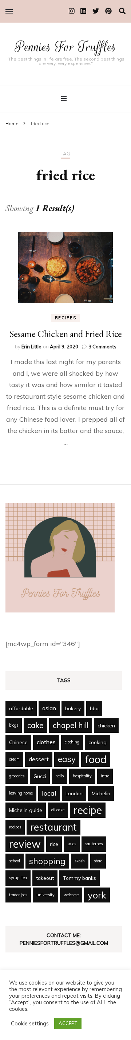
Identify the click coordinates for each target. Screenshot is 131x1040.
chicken (106, 725)
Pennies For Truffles (65, 47)
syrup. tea (18, 877)
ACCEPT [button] (68, 1023)
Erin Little (31, 346)
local (49, 793)
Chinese (18, 742)
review (25, 843)
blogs (13, 725)
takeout (45, 878)
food (96, 759)
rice (54, 844)
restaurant (53, 827)
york (97, 895)
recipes (15, 827)
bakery (73, 708)
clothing (72, 742)
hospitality (82, 775)
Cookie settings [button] (30, 1023)
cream (14, 759)
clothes (46, 742)
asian (49, 708)
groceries (16, 775)
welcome (71, 894)
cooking (97, 742)
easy (67, 759)
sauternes (94, 843)
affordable (21, 708)
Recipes (65, 317)
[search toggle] (122, 11)
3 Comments (102, 346)
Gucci (39, 776)
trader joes (18, 894)
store (98, 860)
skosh (80, 860)
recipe (88, 810)
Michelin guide (25, 810)
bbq (94, 708)
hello (59, 775)
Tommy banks (79, 878)
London (74, 793)
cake (35, 725)
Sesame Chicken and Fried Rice (65, 334)
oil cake (57, 809)
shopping (47, 861)
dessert (39, 759)
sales (71, 843)
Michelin (101, 793)
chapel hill (70, 725)
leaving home (21, 793)
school (14, 860)
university (45, 894)
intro (105, 775)
